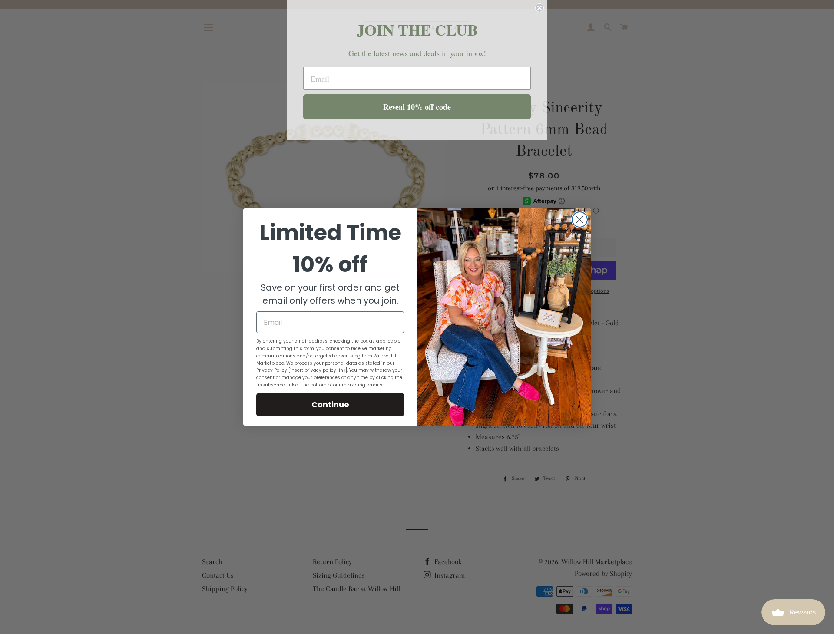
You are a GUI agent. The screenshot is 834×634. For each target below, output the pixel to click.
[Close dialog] (579, 219)
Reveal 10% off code (417, 106)
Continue (330, 404)
